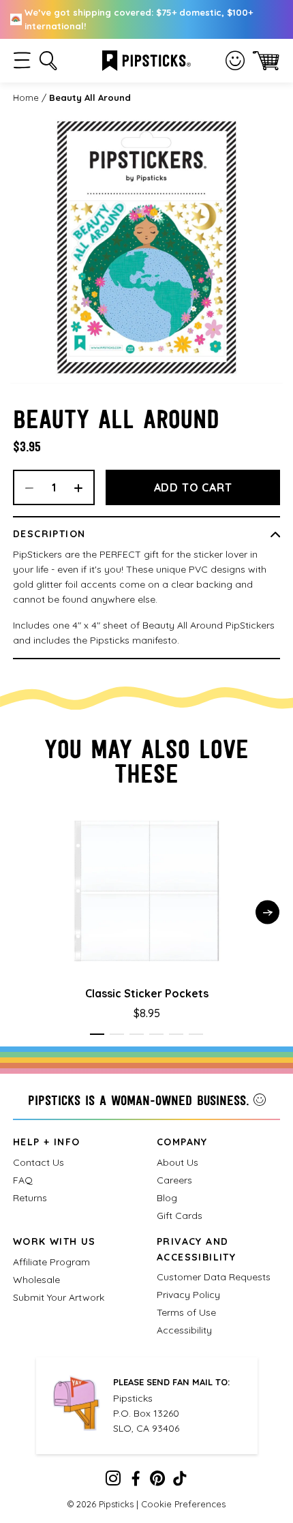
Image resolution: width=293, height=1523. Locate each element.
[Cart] (266, 60)
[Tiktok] (179, 1481)
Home (26, 97)
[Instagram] (113, 1481)
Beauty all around (90, 97)
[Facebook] (135, 1481)
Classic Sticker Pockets (147, 993)
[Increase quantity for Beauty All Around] (83, 487)
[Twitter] (157, 1481)
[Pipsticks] (146, 59)
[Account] (235, 60)
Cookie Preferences (183, 1503)
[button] (22, 60)
